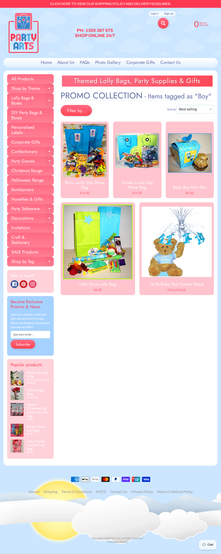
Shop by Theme (32, 89)
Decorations (32, 219)
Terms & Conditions (77, 492)
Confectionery (32, 152)
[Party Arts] (23, 33)
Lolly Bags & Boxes (32, 101)
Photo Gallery (108, 62)
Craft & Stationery (20, 240)
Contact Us (170, 62)
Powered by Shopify (117, 542)
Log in (154, 13)
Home (46, 62)
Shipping (50, 492)
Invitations (20, 228)
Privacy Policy (142, 492)
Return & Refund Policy (175, 492)
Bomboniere (22, 190)
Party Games (32, 162)
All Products (22, 79)
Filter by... (76, 111)
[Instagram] (32, 284)
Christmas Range (26, 170)
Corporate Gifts (140, 62)
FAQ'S (101, 492)
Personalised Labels (22, 130)
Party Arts (115, 538)
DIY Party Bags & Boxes (26, 115)
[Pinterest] (23, 284)
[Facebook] (14, 284)
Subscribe (23, 344)
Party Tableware (32, 210)
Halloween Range (27, 180)
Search (33, 492)
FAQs (85, 62)
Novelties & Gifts (27, 199)
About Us (65, 62)
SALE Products (24, 252)
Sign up (168, 13)
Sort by (171, 109)
